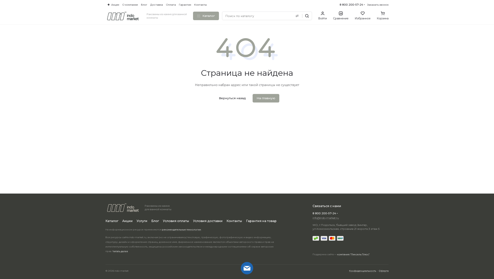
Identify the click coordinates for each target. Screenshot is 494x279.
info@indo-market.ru (326, 218)
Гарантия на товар (261, 221)
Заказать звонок (378, 4)
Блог (155, 221)
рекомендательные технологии (181, 229)
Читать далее (120, 251)
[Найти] (307, 16)
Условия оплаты (176, 221)
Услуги (142, 221)
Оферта (384, 270)
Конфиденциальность (362, 270)
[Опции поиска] (297, 16)
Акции (127, 221)
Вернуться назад (232, 98)
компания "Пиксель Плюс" (353, 254)
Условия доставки (208, 221)
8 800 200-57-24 (351, 4)
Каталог (111, 221)
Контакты (234, 221)
